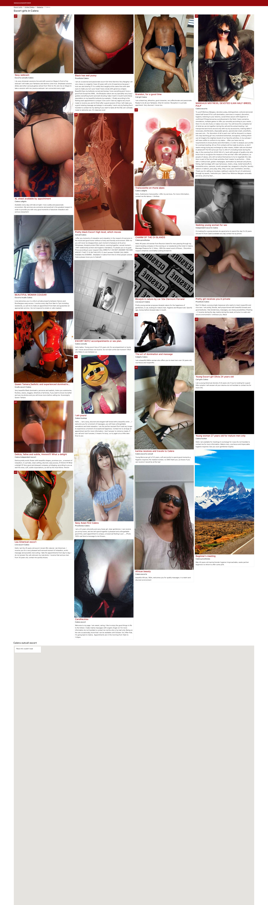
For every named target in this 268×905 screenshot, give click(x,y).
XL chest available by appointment (33, 198)
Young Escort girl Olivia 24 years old (215, 376)
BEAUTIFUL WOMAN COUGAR (30, 294)
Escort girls (18, 7)
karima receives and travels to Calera (154, 451)
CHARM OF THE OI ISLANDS (150, 237)
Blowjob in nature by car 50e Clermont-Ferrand (159, 299)
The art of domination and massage (154, 354)
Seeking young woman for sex (211, 225)
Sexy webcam (22, 75)
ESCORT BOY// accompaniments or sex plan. (98, 341)
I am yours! (81, 415)
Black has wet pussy (86, 75)
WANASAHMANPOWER (22, 3)
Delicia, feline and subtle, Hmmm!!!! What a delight (41, 454)
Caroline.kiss (81, 619)
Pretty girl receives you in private (213, 299)
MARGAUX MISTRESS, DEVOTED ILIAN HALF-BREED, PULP (223, 104)
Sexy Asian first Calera (87, 523)
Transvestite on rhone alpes (149, 188)
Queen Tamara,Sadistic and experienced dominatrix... (42, 384)
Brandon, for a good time (148, 94)
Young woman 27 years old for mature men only (220, 435)
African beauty (143, 571)
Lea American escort (25, 542)
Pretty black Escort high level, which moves (98, 232)
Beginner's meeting (206, 556)
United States (29, 7)
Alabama (40, 7)
